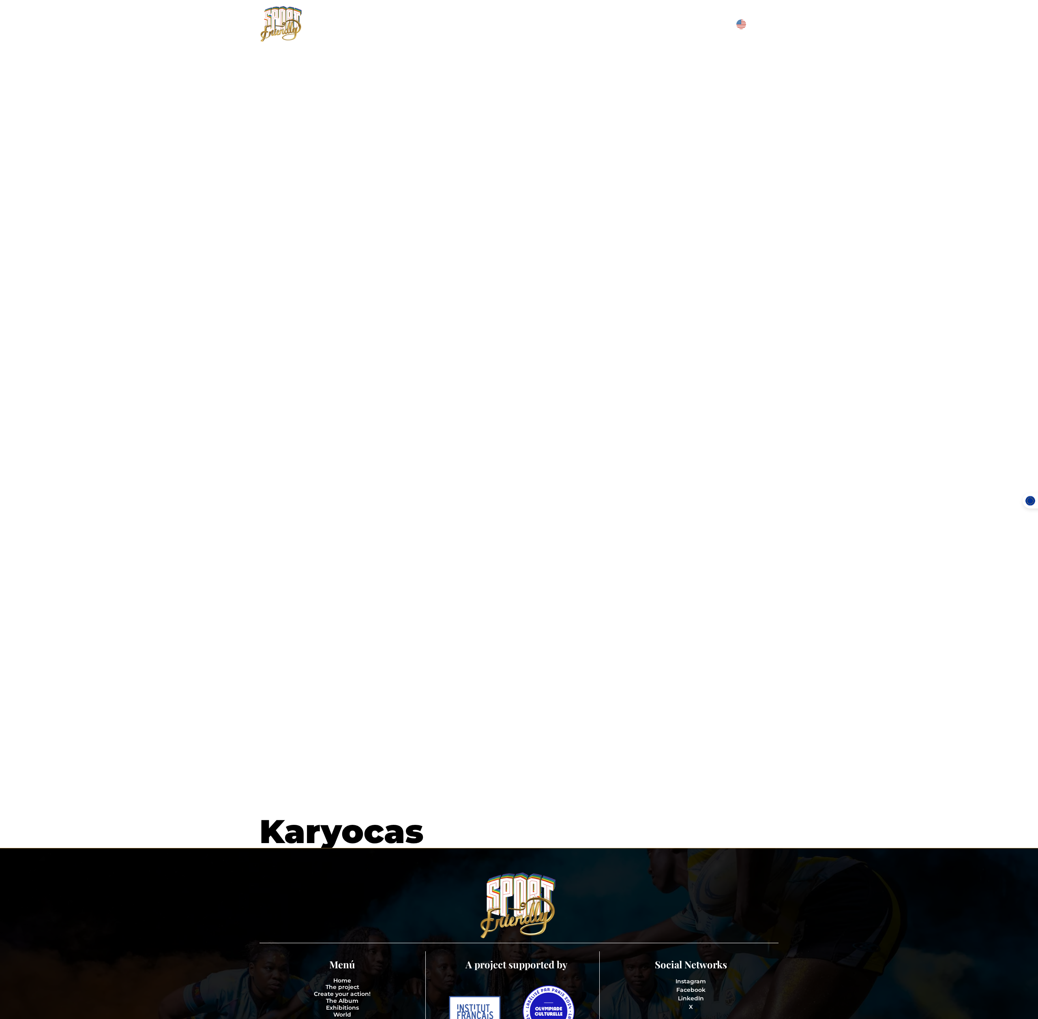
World (342, 1014)
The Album (342, 1001)
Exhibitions (342, 1007)
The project (342, 987)
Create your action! (342, 994)
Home (342, 980)
